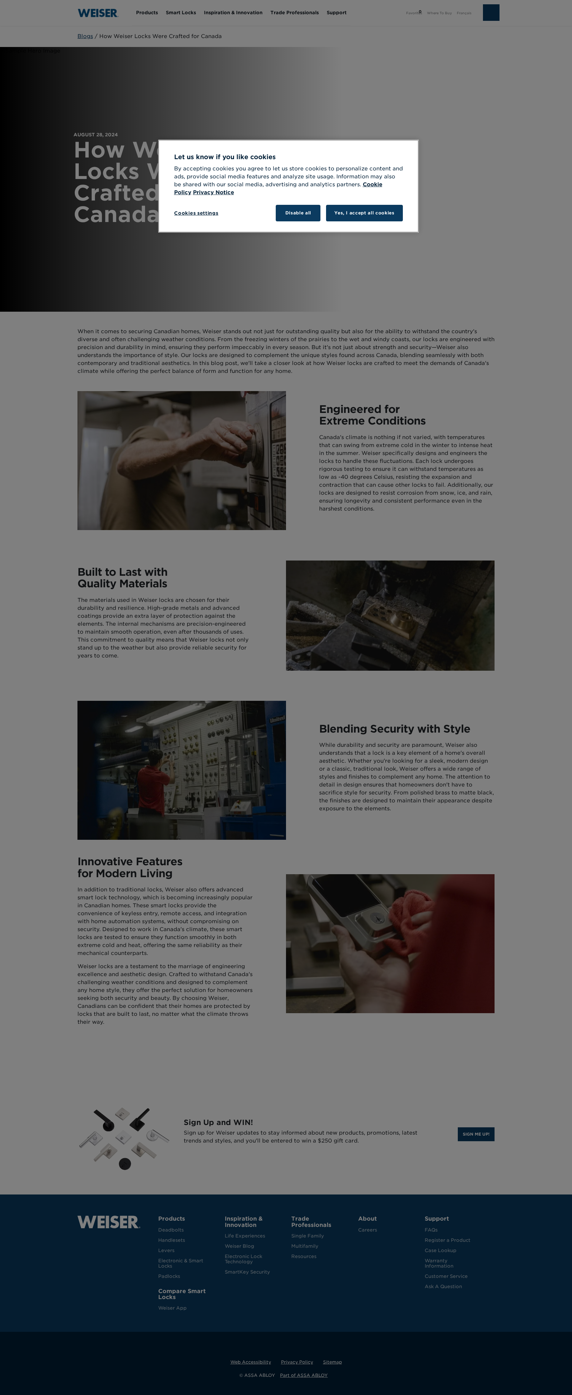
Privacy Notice (213, 192)
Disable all (298, 212)
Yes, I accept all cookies (364, 212)
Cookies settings (196, 213)
